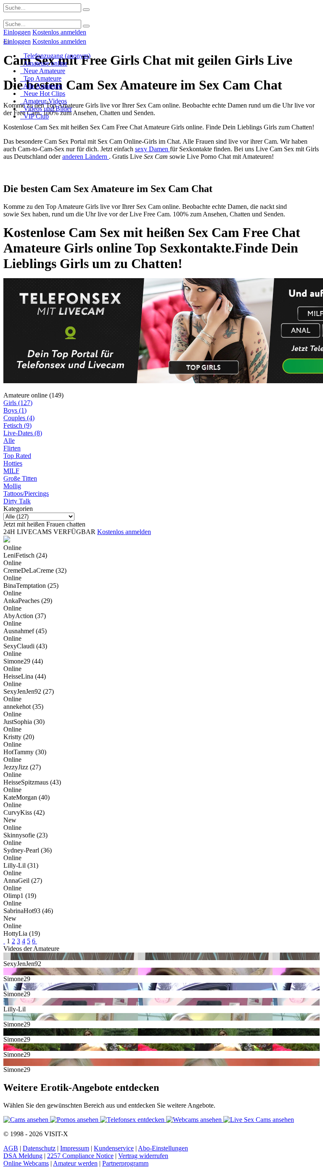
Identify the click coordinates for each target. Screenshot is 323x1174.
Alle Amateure (41, 85)
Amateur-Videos (43, 101)
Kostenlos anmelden (59, 32)
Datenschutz (39, 1148)
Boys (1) (14, 410)
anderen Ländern (85, 156)
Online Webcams (26, 1163)
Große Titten (20, 478)
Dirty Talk (17, 501)
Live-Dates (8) (22, 433)
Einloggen (17, 32)
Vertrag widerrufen (143, 1155)
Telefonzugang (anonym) (55, 55)
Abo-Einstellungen (163, 1148)
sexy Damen (152, 149)
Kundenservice (114, 1148)
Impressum (74, 1148)
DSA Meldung (22, 1155)
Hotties (12, 463)
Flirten (12, 448)
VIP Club (34, 116)
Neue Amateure (42, 70)
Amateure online (43, 63)
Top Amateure (40, 78)
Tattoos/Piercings (26, 493)
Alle (9, 440)
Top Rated (17, 455)
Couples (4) (18, 417)
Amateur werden (75, 1163)
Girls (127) (17, 402)
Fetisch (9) (17, 425)
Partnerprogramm (125, 1163)
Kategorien (18, 508)
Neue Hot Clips (42, 93)
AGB (10, 1148)
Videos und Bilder (46, 108)
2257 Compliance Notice (80, 1155)
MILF (11, 470)
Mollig (12, 486)
